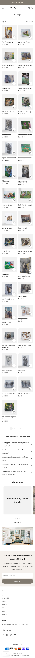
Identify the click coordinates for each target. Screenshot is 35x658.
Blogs (3, 611)
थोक (3, 608)
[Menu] (3, 8)
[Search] (32, 8)
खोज (3, 595)
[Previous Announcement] (2, 2)
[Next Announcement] (33, 2)
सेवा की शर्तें (4, 604)
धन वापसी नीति (5, 598)
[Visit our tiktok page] (11, 635)
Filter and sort (8, 22)
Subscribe (17, 581)
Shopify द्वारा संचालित (17, 653)
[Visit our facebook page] (2, 635)
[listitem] (17, 2)
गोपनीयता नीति (5, 601)
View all (16, 522)
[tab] (15, 518)
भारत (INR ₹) (16, 644)
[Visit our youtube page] (15, 635)
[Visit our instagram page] (7, 635)
